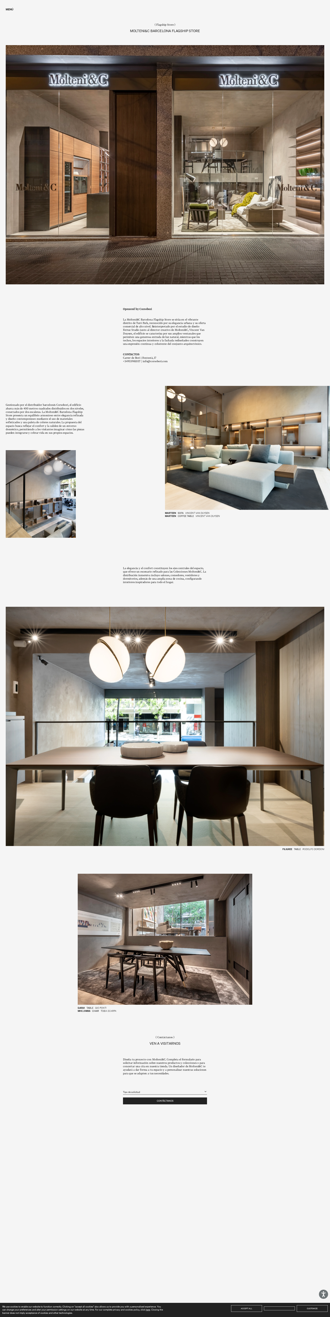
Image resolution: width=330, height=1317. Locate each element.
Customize (312, 1308)
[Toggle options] (205, 1091)
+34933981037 (131, 361)
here (148, 1309)
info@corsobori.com (155, 361)
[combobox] (165, 1090)
